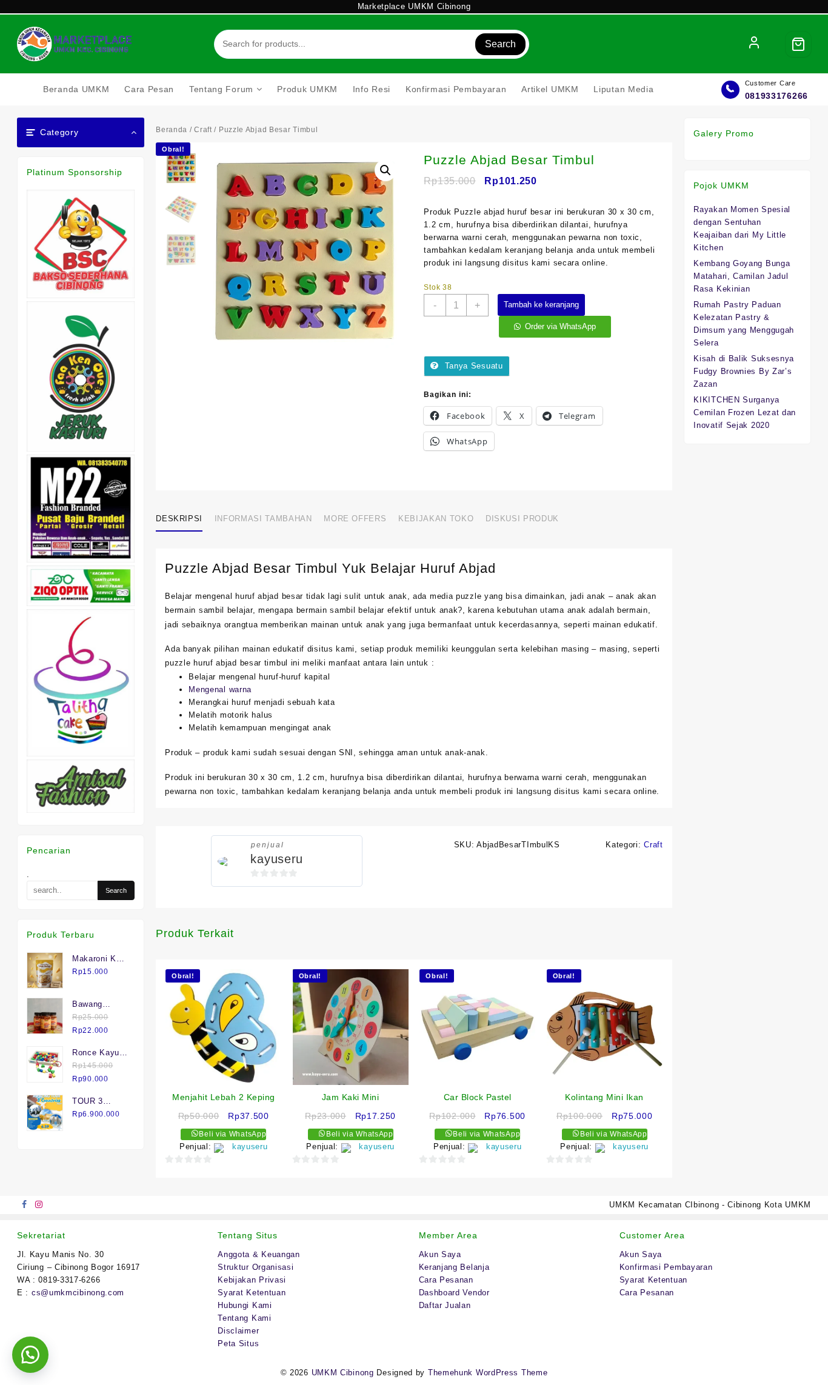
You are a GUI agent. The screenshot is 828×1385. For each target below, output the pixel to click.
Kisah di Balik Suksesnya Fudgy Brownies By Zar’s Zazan (743, 371)
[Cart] (798, 44)
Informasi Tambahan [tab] (263, 518)
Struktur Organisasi (255, 1267)
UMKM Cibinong (343, 1372)
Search (500, 44)
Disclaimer (238, 1330)
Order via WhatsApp (560, 326)
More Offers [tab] (355, 518)
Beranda (171, 129)
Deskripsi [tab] (179, 518)
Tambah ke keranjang (541, 304)
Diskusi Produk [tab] (522, 518)
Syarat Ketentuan (251, 1292)
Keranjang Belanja (454, 1267)
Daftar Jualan (445, 1305)
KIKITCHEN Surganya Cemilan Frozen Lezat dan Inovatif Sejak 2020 (744, 412)
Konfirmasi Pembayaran (666, 1267)
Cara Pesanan (446, 1279)
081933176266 (776, 96)
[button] (385, 170)
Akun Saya (440, 1254)
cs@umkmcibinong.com (78, 1292)
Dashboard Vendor (454, 1292)
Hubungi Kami (245, 1305)
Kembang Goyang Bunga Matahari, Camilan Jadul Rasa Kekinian (741, 276)
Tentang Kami (244, 1318)
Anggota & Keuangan (259, 1254)
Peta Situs (238, 1343)
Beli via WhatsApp (231, 1134)
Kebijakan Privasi (252, 1279)
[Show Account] (754, 44)
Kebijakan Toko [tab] (435, 518)
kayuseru (276, 859)
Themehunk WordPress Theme (488, 1372)
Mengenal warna (220, 689)
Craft (203, 129)
